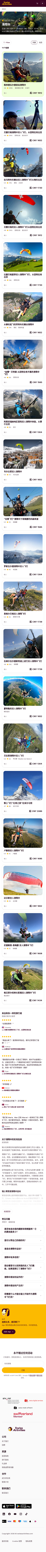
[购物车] (37, 3)
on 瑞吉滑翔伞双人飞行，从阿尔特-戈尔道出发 (17, 1129)
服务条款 (39, 1375)
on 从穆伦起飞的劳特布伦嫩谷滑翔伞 (13, 1049)
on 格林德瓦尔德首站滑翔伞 (11, 1090)
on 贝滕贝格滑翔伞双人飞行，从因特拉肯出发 (16, 1030)
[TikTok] (26, 1514)
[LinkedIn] (4, 1514)
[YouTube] (15, 1514)
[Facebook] (9, 1514)
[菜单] (42, 3)
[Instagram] (21, 1514)
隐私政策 (32, 1375)
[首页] (7, 3)
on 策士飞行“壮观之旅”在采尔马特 (13, 1107)
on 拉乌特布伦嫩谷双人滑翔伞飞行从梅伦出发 (16, 1074)
